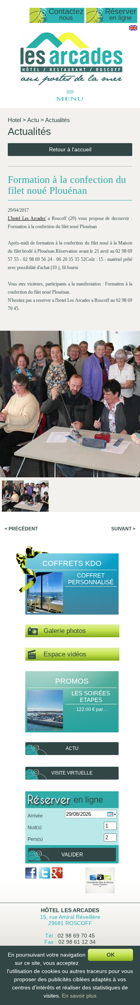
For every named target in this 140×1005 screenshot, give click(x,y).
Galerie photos (62, 631)
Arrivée (35, 816)
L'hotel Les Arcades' (27, 218)
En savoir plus (79, 996)
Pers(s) (35, 839)
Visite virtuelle (72, 773)
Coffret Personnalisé (91, 578)
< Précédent (21, 529)
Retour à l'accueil (70, 149)
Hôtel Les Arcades (70, 910)
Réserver (120, 14)
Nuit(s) (35, 827)
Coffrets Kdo (72, 563)
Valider (72, 855)
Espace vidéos (61, 654)
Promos (72, 681)
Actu (33, 120)
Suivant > (123, 529)
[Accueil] (71, 84)
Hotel (14, 120)
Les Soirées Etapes (91, 696)
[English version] (133, 29)
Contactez (66, 14)
